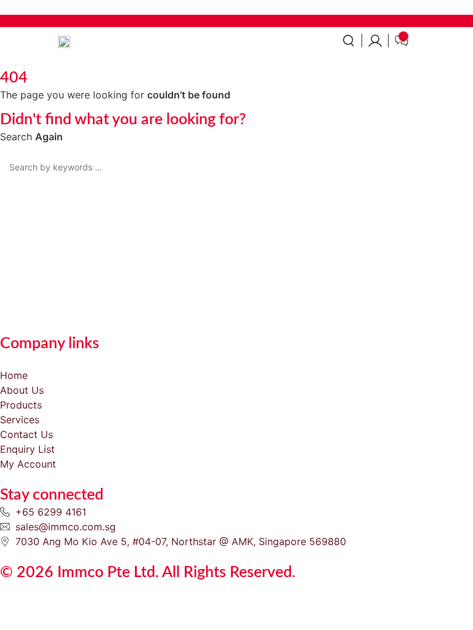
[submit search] (463, 167)
